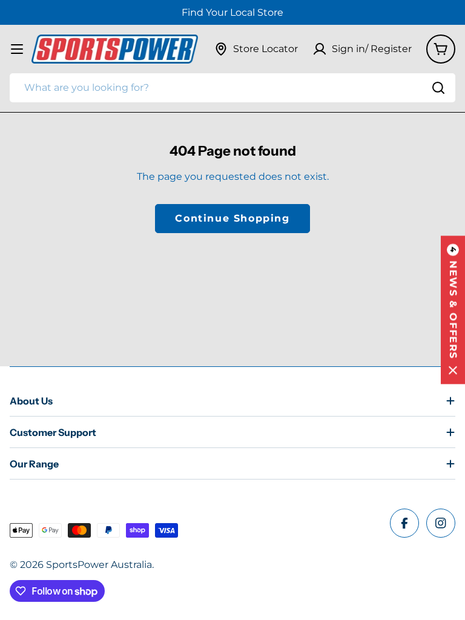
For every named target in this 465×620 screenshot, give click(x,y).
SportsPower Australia (99, 564)
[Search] (438, 88)
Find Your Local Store (232, 12)
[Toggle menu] (17, 49)
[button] (453, 310)
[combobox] (232, 87)
